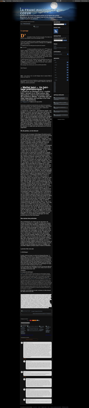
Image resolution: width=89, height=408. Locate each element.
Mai (55, 69)
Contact (55, 48)
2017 (55, 89)
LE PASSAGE (25, 24)
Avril (55, 72)
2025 (55, 82)
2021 (55, 86)
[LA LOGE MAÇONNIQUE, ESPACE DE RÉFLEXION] (61, 111)
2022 (55, 85)
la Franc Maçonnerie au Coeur (41, 12)
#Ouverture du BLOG (58, 54)
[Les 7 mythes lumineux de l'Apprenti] (61, 108)
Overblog (63, 119)
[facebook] (57, 1)
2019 (55, 87)
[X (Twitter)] (58, 1)
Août (56, 62)
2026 (55, 60)
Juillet (56, 64)
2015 (55, 91)
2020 (55, 86)
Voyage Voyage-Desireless (36, 311)
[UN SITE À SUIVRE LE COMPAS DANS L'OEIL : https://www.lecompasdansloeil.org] (61, 104)
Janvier (56, 80)
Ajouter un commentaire (29, 339)
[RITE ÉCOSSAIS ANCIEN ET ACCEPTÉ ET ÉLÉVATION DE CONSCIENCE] (61, 99)
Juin (55, 67)
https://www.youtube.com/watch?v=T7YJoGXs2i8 (41, 313)
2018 (55, 88)
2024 (55, 83)
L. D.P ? (55, 46)
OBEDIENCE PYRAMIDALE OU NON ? (60, 47)
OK (65, 24)
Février (56, 77)
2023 (55, 84)
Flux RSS (56, 31)
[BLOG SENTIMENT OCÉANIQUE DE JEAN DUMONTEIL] (61, 115)
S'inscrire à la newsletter (25, 322)
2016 (55, 90)
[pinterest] (60, 1)
